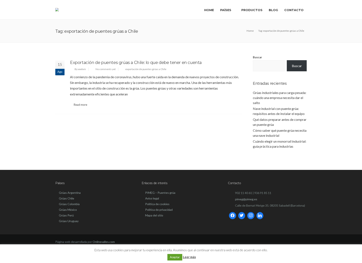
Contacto (294, 10)
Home (209, 10)
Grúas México (68, 209)
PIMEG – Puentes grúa (160, 192)
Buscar (257, 57)
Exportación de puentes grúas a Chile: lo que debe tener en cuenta (136, 62)
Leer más (189, 257)
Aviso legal (152, 198)
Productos (251, 10)
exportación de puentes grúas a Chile (145, 69)
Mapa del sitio (154, 215)
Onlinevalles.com (104, 241)
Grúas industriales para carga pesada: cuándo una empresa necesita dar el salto (279, 98)
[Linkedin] (260, 215)
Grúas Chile (66, 198)
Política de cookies (157, 204)
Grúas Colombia (69, 204)
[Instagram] (250, 215)
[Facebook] (232, 215)
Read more (80, 104)
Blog (273, 10)
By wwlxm (80, 69)
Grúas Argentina (70, 192)
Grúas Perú (66, 215)
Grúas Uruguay (69, 221)
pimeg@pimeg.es (246, 199)
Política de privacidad (159, 209)
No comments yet (106, 69)
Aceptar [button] (175, 257)
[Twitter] (241, 215)
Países (225, 10)
